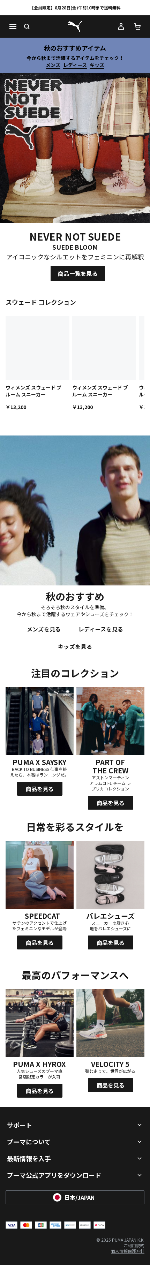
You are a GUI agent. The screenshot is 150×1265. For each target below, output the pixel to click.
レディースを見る (100, 629)
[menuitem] (133, 1245)
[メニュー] (13, 26)
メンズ (53, 64)
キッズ (97, 64)
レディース (75, 64)
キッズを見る (75, 646)
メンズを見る (44, 629)
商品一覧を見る (78, 273)
